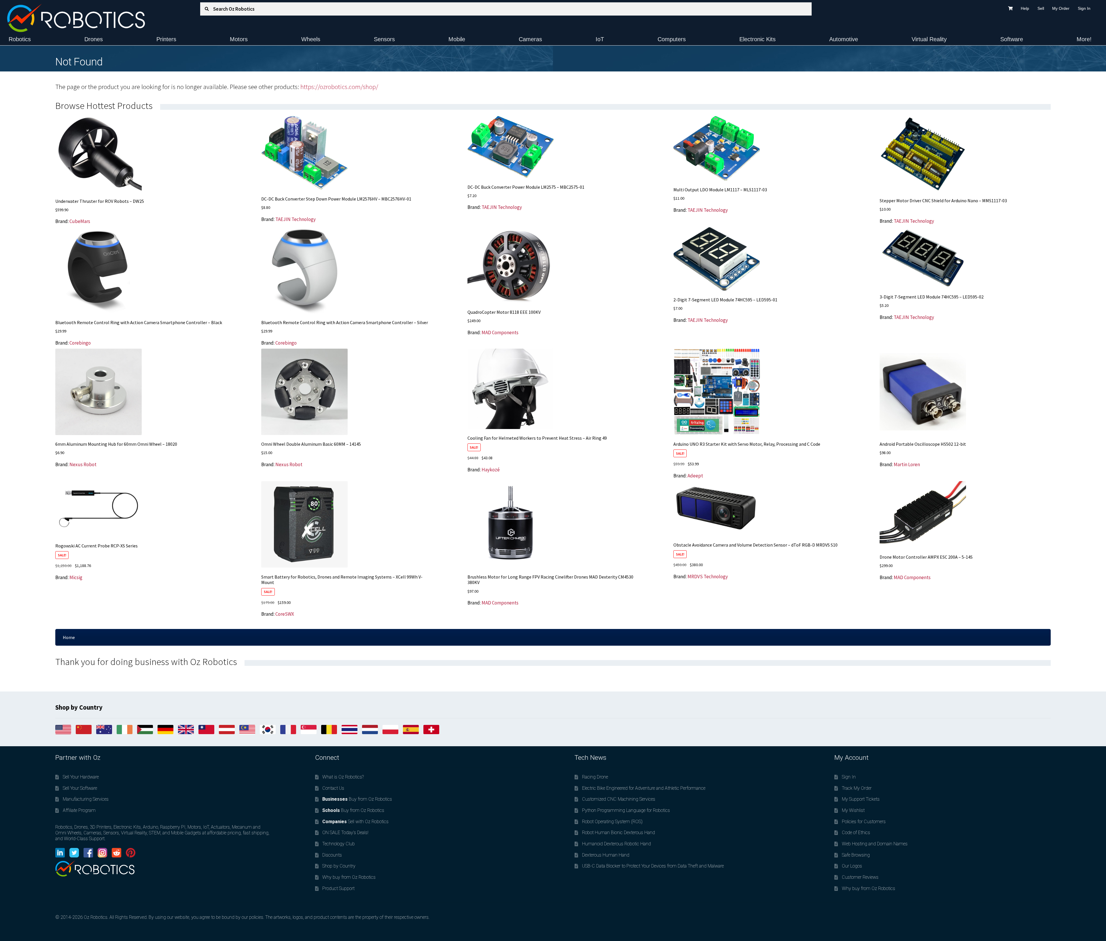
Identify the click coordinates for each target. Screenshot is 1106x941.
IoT (600, 39)
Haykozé (491, 469)
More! (1084, 39)
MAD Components (500, 332)
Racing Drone (595, 777)
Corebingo (80, 343)
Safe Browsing (856, 855)
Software (1011, 39)
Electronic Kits (757, 39)
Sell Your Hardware (81, 777)
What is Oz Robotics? (343, 777)
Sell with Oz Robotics (355, 821)
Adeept (695, 476)
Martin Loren (907, 464)
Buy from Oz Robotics (357, 799)
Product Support (338, 888)
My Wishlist (853, 810)
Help (1025, 8)
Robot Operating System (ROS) (612, 821)
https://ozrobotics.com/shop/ (339, 87)
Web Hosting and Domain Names (875, 843)
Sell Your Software (80, 788)
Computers (672, 39)
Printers (166, 39)
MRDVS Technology (708, 576)
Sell (1040, 8)
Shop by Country (338, 866)
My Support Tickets (861, 799)
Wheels (310, 39)
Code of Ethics (856, 832)
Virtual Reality (929, 39)
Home (69, 637)
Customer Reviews (860, 877)
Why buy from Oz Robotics (349, 877)
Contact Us (333, 788)
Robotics (20, 39)
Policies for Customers (864, 821)
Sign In (1084, 8)
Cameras (530, 39)
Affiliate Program (79, 810)
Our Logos (852, 866)
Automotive (843, 39)
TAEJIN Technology (295, 219)
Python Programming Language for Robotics (626, 810)
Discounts (332, 855)
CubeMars (79, 221)
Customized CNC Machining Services (618, 799)
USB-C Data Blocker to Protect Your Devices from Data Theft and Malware (653, 866)
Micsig (75, 577)
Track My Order (857, 788)
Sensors (384, 39)
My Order (1060, 8)
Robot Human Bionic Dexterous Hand (618, 832)
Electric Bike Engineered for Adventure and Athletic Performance (643, 788)
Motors (239, 39)
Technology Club (338, 843)
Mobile (456, 39)
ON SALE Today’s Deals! (345, 832)
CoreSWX (284, 614)
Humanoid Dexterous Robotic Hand (616, 843)
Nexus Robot (82, 464)
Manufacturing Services (86, 799)
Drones (93, 39)
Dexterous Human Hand (605, 855)
